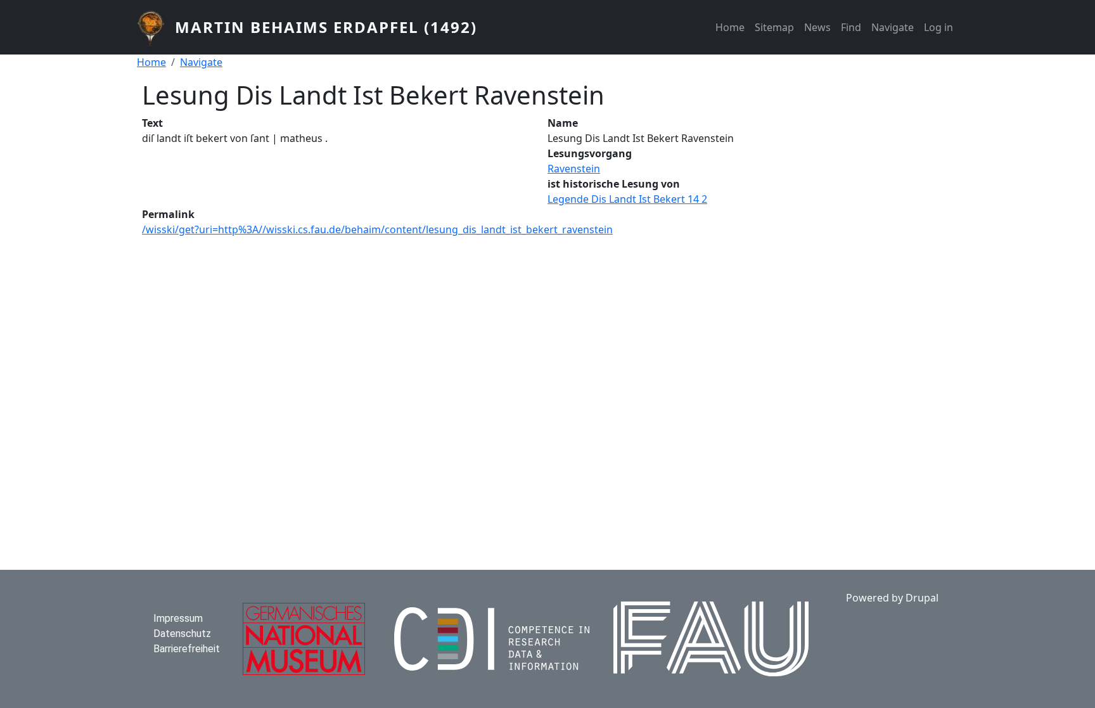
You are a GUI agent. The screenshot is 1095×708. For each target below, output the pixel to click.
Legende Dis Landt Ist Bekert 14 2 (627, 199)
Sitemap (774, 27)
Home (730, 27)
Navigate (892, 27)
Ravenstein (574, 169)
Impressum (178, 618)
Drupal (922, 598)
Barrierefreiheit (186, 649)
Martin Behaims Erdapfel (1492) (326, 26)
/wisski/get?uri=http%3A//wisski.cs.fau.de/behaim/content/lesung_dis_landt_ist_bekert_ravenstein (377, 229)
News (817, 27)
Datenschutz (182, 634)
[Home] (156, 27)
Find (851, 27)
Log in (938, 27)
